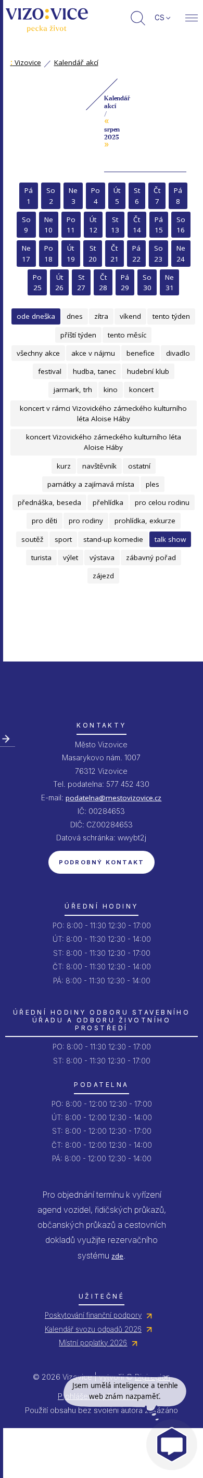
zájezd (103, 575)
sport (63, 539)
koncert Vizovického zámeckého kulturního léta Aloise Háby (103, 442)
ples (152, 484)
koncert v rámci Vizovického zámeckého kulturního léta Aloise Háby (103, 413)
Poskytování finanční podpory (93, 1315)
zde (117, 1256)
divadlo (178, 353)
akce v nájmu (93, 353)
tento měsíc (127, 335)
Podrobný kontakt (102, 862)
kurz (64, 466)
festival (49, 371)
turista (41, 557)
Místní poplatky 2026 (93, 1343)
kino (111, 389)
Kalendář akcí (76, 62)
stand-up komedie (113, 539)
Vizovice (25, 62)
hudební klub (148, 371)
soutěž (32, 539)
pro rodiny (86, 520)
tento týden (171, 316)
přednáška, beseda (49, 502)
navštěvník (99, 466)
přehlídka (108, 502)
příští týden (78, 335)
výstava (102, 557)
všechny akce (38, 353)
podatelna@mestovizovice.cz (113, 797)
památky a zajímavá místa (90, 484)
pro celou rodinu (162, 502)
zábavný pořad (151, 557)
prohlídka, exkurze (145, 520)
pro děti (44, 520)
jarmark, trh (73, 389)
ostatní (139, 466)
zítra (101, 316)
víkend (130, 316)
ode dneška (36, 316)
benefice (140, 353)
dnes (75, 316)
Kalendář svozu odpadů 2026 (93, 1329)
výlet (70, 557)
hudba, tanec (94, 371)
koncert (141, 389)
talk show (170, 539)
